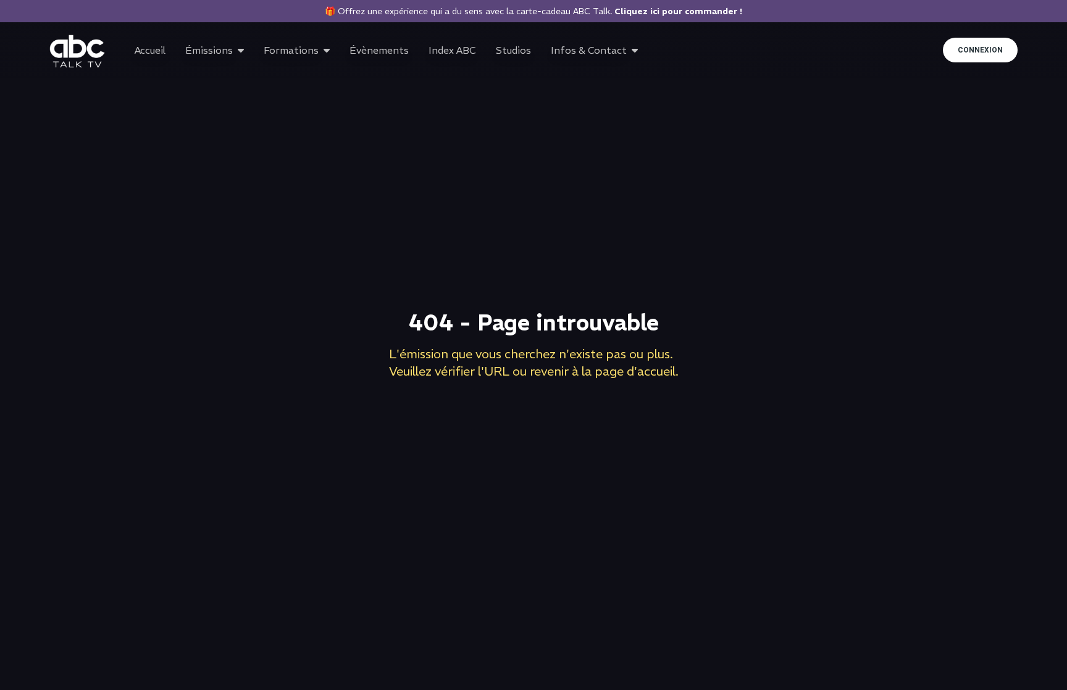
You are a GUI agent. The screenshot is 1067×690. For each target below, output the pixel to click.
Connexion (980, 50)
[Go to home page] (77, 51)
